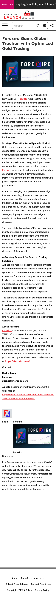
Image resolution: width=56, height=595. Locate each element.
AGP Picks (7, 4)
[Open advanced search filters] (44, 25)
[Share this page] (52, 25)
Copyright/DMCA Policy (19, 590)
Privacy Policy (42, 590)
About (15, 578)
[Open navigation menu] (5, 25)
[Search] (38, 25)
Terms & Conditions (41, 584)
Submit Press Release (17, 584)
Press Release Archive (32, 578)
